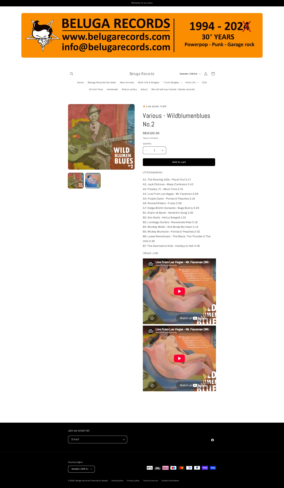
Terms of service (150, 480)
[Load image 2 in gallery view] (93, 180)
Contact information (170, 480)
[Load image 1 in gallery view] (75, 180)
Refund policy (117, 480)
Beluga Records (82, 480)
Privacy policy (133, 480)
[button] (71, 73)
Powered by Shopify (99, 480)
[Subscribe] (123, 440)
